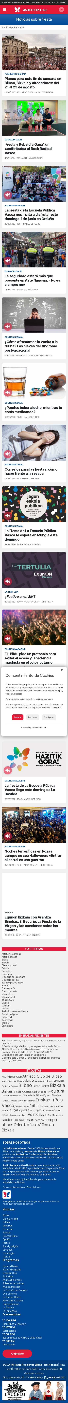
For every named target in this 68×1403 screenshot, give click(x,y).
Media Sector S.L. (39, 728)
